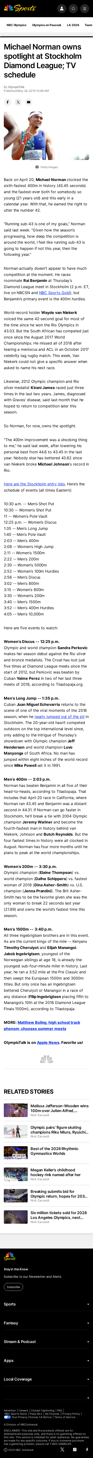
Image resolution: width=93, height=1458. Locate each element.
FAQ (59, 1410)
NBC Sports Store (16, 1413)
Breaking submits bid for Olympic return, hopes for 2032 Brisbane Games (59, 1194)
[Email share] (28, 102)
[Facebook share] (7, 102)
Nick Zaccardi (40, 1115)
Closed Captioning (42, 1410)
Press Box (36, 1413)
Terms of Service (64, 1417)
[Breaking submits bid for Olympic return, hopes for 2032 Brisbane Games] (16, 1195)
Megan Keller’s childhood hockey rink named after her (56, 1172)
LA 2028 (73, 25)
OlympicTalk (16, 87)
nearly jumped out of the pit (60, 716)
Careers (23, 1410)
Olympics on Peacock (47, 25)
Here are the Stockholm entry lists (34, 484)
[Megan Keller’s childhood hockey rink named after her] (16, 1174)
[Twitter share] (18, 102)
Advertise (10, 1410)
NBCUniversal (29, 1424)
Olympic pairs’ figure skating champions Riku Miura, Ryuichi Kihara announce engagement (58, 1130)
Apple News (48, 1042)
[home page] (20, 8)
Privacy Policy (71, 1413)
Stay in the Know (16, 1269)
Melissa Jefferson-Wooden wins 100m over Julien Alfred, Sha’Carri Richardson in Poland (59, 1108)
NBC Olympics (16, 25)
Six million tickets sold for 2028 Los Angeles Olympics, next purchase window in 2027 (59, 1215)
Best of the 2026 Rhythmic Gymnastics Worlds (54, 1151)
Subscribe (13, 1287)
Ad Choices (52, 1413)
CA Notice (45, 1417)
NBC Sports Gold (54, 292)
